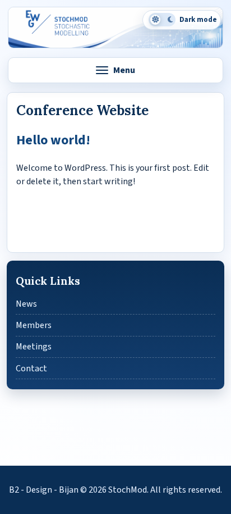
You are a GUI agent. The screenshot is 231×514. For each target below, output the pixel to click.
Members (34, 325)
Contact (31, 368)
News (26, 304)
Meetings (34, 346)
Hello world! (53, 140)
